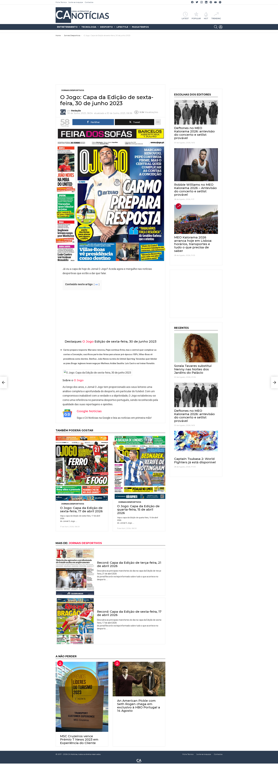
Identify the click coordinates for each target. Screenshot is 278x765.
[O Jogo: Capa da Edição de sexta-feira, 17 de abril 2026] (82, 468)
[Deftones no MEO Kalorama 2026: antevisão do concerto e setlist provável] (196, 112)
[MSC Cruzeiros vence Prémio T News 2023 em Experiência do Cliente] (82, 697)
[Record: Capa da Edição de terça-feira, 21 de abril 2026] (75, 571)
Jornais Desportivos (72, 504)
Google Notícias (89, 411)
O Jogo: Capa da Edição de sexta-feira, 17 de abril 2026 (81, 509)
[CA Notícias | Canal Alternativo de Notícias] (139, 761)
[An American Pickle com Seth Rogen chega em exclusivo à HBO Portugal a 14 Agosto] (139, 679)
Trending (216, 18)
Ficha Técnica (61, 2)
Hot (206, 18)
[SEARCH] (215, 27)
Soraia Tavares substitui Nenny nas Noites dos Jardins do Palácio (193, 369)
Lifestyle (122, 27)
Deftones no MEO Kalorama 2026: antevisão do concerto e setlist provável (194, 133)
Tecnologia (88, 27)
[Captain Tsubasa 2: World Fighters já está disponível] (196, 443)
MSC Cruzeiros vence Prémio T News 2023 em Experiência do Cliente (79, 739)
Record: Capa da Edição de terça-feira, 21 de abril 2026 (129, 564)
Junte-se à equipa (75, 2)
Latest (185, 18)
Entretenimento (67, 27)
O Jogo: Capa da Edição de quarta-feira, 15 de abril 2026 (138, 509)
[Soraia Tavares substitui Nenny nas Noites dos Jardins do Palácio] (196, 347)
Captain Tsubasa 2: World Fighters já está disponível (195, 460)
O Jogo (88, 341)
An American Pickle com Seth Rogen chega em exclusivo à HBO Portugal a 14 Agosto (138, 706)
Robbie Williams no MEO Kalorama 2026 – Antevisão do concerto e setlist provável (195, 190)
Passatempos (140, 27)
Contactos (89, 2)
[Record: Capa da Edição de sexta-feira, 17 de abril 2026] (75, 621)
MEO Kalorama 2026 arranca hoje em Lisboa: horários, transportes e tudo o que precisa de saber (193, 244)
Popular (196, 18)
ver (96, 284)
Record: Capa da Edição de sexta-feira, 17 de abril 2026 (129, 613)
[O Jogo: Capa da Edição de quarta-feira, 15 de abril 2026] (139, 467)
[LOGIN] (220, 27)
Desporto (106, 27)
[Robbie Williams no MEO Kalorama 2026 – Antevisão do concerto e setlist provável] (196, 164)
